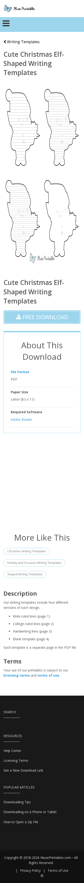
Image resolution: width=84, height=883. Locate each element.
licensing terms (17, 675)
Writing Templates (23, 41)
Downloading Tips (17, 802)
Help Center (12, 750)
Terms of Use (58, 870)
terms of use (48, 675)
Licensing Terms (16, 760)
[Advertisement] (42, 482)
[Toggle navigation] (6, 25)
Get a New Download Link (23, 770)
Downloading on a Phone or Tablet (30, 812)
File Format (20, 372)
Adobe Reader (21, 419)
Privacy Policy (30, 870)
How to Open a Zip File (21, 822)
